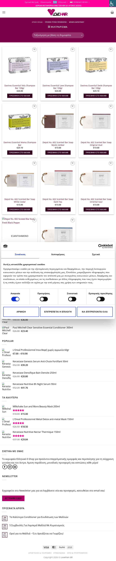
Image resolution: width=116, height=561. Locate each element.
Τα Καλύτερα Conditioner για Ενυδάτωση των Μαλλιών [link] (38, 517)
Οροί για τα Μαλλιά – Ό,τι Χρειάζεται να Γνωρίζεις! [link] (36, 533)
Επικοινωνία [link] (46, 2)
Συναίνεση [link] (20, 254)
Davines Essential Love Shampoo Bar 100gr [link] (58, 87)
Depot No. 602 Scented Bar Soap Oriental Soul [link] (96, 200)
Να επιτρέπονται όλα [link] (95, 312)
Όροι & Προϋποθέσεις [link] (77, 553)
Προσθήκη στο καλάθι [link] (19, 96)
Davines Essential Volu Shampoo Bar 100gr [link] (19, 87)
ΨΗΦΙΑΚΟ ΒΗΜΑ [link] (80, 2)
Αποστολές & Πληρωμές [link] (39, 553)
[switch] (44, 299)
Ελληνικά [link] (62, 2)
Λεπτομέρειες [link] (58, 254)
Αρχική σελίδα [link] (37, 22)
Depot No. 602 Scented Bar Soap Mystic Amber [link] (58, 143)
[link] (100, 246)
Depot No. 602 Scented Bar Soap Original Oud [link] (96, 143)
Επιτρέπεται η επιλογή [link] (58, 312)
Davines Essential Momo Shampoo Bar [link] (20, 143)
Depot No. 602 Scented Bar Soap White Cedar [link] (19, 200)
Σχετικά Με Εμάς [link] (32, 2)
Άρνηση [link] (21, 312)
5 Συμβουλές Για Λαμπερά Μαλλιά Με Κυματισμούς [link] (36, 525)
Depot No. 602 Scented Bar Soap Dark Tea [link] (58, 200)
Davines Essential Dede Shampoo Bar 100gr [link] (96, 87)
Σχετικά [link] (96, 254)
